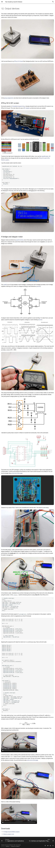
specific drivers (20, 240)
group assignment (8, 98)
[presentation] (13, 349)
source (36, 139)
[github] (45, 846)
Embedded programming (18, 106)
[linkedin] (50, 846)
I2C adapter (27, 108)
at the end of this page (16, 473)
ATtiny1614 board (18, 61)
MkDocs (7, 846)
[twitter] (48, 846)
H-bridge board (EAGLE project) (11, 832)
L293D (5, 284)
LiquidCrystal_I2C (45, 156)
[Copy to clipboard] (52, 166)
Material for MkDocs (15, 846)
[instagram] (53, 846)
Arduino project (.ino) (8, 834)
